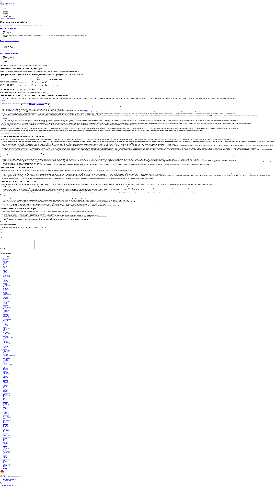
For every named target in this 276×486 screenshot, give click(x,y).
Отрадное (5, 336)
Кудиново (5, 303)
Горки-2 (5, 283)
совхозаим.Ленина (7, 364)
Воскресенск (6, 389)
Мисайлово (6, 321)
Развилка (5, 346)
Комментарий (3, 248)
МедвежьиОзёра (7, 319)
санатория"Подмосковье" (9, 355)
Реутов (4, 444)
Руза (4, 447)
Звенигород (6, 404)
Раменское (5, 443)
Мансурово (6, 316)
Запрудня (5, 290)
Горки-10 (5, 281)
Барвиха (5, 262)
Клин (4, 409)
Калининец (6, 298)
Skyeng (32, 104)
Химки (4, 456)
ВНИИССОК (6, 275)
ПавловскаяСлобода (8, 337)
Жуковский (5, 402)
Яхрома (5, 468)
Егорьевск (5, 400)
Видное (5, 386)
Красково (5, 299)
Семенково (6, 360)
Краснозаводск (6, 416)
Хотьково (5, 457)
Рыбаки (5, 352)
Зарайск (5, 403)
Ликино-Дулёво (7, 420)
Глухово (5, 279)
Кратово (5, 302)
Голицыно (5, 390)
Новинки (5, 325)
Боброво (5, 266)
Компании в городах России (10, 479)
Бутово (5, 272)
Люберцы (5, 426)
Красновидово (6, 301)
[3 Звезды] (6, 38)
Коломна (5, 411)
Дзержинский (6, 393)
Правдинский (6, 343)
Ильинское (5, 297)
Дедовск (5, 391)
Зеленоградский (7, 294)
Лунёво (5, 312)
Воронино (5, 277)
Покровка (5, 341)
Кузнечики (5, 305)
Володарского (6, 276)
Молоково (5, 323)
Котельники (6, 413)
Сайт (1, 237)
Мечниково (6, 320)
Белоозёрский (6, 384)
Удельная (5, 372)
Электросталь (6, 465)
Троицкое (5, 369)
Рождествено (6, 350)
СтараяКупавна (6, 452)
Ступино (5, 453)
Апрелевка (5, 381)
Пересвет (5, 438)
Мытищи (5, 429)
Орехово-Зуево (6, 435)
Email (2, 235)
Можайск (5, 427)
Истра (4, 407)
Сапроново (6, 356)
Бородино (5, 268)
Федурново (6, 373)
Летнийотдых (6, 308)
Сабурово (5, 354)
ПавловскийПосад (7, 437)
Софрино (5, 365)
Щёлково (5, 462)
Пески (4, 338)
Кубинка (5, 418)
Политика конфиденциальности (8, 485)
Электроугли (6, 466)
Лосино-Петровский (8, 422)
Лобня (4, 421)
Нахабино (5, 324)
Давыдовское (6, 285)
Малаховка (5, 314)
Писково (5, 340)
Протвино (5, 440)
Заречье (5, 292)
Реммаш (5, 347)
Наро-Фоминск (6, 430)
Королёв (5, 412)
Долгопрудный (6, 395)
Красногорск (6, 415)
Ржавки (5, 349)
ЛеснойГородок (7, 307)
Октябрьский (6, 333)
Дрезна (4, 398)
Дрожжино (6, 288)
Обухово (5, 330)
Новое (4, 327)
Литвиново (6, 310)
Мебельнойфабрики (8, 318)
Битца (4, 263)
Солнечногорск (6, 451)
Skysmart (40, 104)
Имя (1, 232)
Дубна (4, 399)
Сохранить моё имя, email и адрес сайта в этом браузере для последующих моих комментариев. (25, 250)
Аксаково (5, 259)
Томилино (5, 368)
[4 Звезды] (8, 38)
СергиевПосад (6, 448)
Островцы (5, 334)
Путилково (6, 345)
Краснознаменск (7, 417)
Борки (4, 267)
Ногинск (5, 431)
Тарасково (5, 367)
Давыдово (5, 284)
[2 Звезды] (5, 38)
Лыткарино (5, 425)
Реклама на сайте (7, 480)
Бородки (5, 270)
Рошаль (5, 446)
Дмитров (5, 394)
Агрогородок (6, 258)
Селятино (5, 359)
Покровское (6, 342)
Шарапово (5, 378)
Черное (5, 376)
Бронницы (5, 385)
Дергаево (5, 286)
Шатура (5, 461)
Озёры (4, 434)
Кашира (5, 408)
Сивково (5, 363)
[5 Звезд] (10, 38)
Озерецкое (5, 332)
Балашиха (5, 382)
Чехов (4, 460)
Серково (5, 362)
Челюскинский (7, 374)
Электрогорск (6, 464)
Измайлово (6, 296)
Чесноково (5, 377)
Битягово (5, 264)
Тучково (5, 371)
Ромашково (6, 351)
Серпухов (5, 449)
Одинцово (5, 433)
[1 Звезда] (3, 38)
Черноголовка (6, 459)
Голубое (5, 280)
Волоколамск (6, 387)
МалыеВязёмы (6, 315)
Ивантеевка (6, 405)
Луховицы (5, 424)
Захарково (5, 293)
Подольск (5, 439)
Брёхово (5, 271)
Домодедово (6, 396)
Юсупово (5, 380)
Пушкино (5, 442)
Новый (5, 329)
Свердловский (6, 358)
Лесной (5, 306)
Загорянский (6, 289)
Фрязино (5, 455)
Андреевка (5, 261)
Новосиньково (6, 328)
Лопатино (5, 311)
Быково (5, 274)
